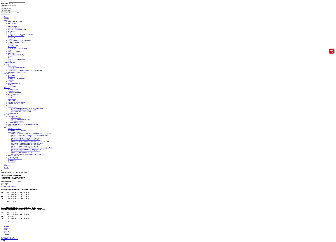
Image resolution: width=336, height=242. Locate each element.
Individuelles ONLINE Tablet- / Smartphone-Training (26, 154)
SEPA (9, 105)
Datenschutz (7, 233)
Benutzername (5, 3)
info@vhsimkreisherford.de (8, 186)
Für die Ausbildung (13, 157)
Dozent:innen (11, 77)
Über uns (6, 73)
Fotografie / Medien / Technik (16, 42)
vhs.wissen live (12, 160)
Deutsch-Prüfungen (13, 23)
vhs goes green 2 (12, 125)
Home (6, 17)
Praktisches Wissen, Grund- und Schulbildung (20, 34)
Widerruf (6, 231)
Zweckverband (12, 86)
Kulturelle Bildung (13, 45)
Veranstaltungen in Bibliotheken (16, 59)
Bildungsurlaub (12, 53)
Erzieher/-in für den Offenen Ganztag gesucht (23, 110)
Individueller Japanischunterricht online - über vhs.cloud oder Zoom (30, 141)
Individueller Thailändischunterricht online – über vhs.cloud (27, 149)
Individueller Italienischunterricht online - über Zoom (25, 140)
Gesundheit (11, 43)
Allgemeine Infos (16, 118)
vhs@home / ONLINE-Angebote (17, 130)
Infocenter (7, 88)
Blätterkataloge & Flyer (14, 129)
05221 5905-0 (5, 183)
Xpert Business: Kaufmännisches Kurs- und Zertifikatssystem (25, 70)
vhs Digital (7, 127)
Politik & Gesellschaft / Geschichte (17, 48)
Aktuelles (6, 18)
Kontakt (10, 97)
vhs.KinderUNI (12, 162)
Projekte (6, 114)
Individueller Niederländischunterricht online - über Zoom (27, 143)
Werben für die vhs (13, 113)
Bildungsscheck (12, 66)
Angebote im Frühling (14, 28)
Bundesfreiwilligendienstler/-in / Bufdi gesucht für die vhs (27, 108)
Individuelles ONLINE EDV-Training (21, 152)
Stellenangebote (12, 107)
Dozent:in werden (13, 89)
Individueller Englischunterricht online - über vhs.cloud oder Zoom (29, 135)
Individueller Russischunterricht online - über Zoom (25, 144)
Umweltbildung (12, 47)
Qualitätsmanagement (14, 83)
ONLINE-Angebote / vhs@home (17, 29)
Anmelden (3, 7)
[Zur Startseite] (1, 1)
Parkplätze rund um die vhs (15, 103)
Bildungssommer (12, 26)
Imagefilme (11, 80)
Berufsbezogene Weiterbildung (16, 36)
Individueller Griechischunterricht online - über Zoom (26, 138)
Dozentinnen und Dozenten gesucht (21, 111)
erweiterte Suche (5, 14)
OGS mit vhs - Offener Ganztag (16, 102)
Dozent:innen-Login (13, 91)
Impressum (7, 228)
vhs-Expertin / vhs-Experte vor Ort (17, 72)
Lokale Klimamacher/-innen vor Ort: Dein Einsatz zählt (23, 124)
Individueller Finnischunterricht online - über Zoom (25, 137)
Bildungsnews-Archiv (14, 100)
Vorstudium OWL (13, 116)
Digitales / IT (11, 37)
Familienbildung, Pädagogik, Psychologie (19, 40)
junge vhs (10, 56)
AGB (5, 229)
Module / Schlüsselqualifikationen (20, 119)
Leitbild (10, 81)
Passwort (3, 5)
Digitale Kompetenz (13, 155)
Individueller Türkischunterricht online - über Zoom (25, 151)
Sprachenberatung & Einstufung (16, 67)
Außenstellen (11, 75)
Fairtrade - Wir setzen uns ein (16, 122)
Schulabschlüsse (12, 69)
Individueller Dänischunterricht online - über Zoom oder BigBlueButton (31, 133)
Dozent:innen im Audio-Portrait (16, 78)
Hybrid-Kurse (11, 31)
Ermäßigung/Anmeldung (14, 92)
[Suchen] (18, 12)
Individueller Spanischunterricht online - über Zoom (25, 146)
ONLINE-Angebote (9, 62)
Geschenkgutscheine (13, 94)
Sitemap (6, 234)
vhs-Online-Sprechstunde (15, 159)
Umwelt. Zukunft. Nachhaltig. (16, 55)
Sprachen (10, 39)
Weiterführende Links (17, 121)
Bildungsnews (12, 99)
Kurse (6, 20)
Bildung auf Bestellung (14, 51)
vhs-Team (10, 84)
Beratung (6, 64)
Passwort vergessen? (6, 8)
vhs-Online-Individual (14, 132)
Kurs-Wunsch (11, 96)
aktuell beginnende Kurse (15, 21)
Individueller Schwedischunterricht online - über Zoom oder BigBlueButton (32, 148)
